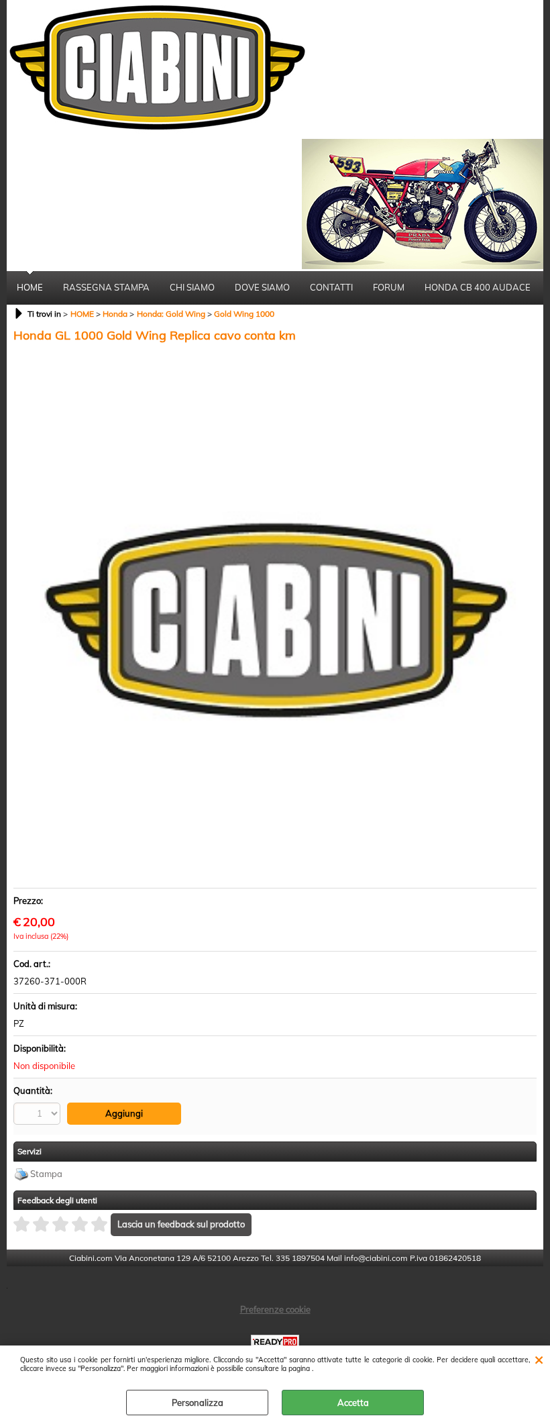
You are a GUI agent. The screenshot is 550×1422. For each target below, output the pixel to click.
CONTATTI (331, 287)
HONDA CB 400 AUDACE (478, 287)
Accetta (353, 1402)
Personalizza (197, 1402)
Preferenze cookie (275, 1309)
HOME (30, 287)
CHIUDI (539, 1359)
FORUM (388, 287)
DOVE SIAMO (262, 287)
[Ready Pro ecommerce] (275, 1342)
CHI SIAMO (192, 287)
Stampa (46, 1173)
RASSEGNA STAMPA (106, 287)
